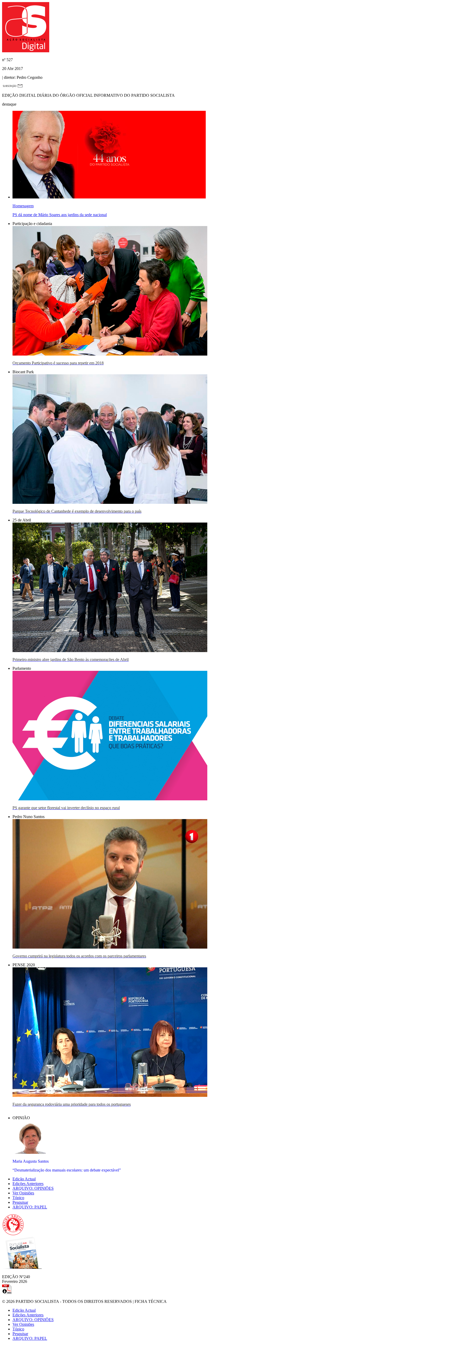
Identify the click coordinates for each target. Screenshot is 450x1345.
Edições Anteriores (27, 1183)
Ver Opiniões (23, 1193)
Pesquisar (20, 1202)
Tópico (18, 1197)
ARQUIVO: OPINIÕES (33, 1188)
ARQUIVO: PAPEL (29, 1207)
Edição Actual (24, 1179)
